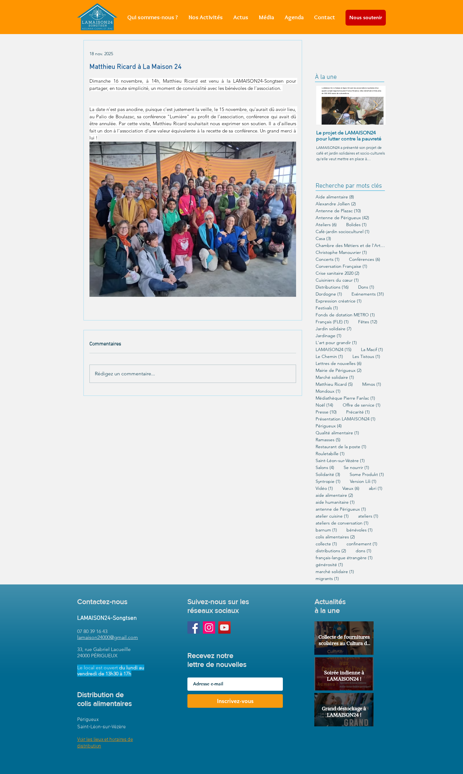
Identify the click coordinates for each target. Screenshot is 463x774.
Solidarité (328, 474)
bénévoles (359, 530)
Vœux (350, 488)
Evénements (368, 294)
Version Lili (363, 481)
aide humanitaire (335, 502)
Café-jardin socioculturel (342, 231)
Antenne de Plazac (338, 211)
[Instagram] (209, 627)
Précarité (358, 412)
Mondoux (328, 391)
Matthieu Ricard (334, 384)
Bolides (356, 224)
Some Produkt (367, 474)
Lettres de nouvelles (339, 363)
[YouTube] (224, 627)
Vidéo (324, 488)
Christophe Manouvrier (341, 252)
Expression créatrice (339, 301)
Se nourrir (356, 467)
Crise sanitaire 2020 (337, 273)
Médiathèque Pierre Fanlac (345, 398)
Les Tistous (366, 356)
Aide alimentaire (335, 197)
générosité (329, 564)
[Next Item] (375, 105)
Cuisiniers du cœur (337, 280)
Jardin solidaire (334, 328)
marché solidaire (335, 571)
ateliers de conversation (342, 523)
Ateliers (326, 224)
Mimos (371, 384)
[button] (205, 17)
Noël (324, 405)
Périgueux (329, 426)
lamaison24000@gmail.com (107, 637)
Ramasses (328, 440)
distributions (331, 551)
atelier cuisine (332, 516)
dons (363, 551)
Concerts (328, 259)
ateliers (368, 516)
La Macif (372, 349)
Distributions (332, 287)
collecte (326, 544)
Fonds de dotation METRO (345, 315)
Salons (325, 467)
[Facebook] (193, 627)
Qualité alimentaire (337, 433)
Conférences (364, 259)
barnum (326, 530)
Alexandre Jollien (336, 204)
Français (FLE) (332, 322)
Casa (323, 238)
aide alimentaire (334, 495)
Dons (366, 287)
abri (375, 488)
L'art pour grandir (336, 342)
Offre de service (361, 405)
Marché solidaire (335, 377)
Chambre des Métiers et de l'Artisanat (350, 245)
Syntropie (328, 481)
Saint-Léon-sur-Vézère (340, 460)
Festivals (327, 308)
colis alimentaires (335, 537)
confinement (361, 544)
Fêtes (367, 322)
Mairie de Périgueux (339, 370)
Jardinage (328, 335)
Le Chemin (329, 356)
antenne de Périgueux (341, 509)
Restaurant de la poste (341, 446)
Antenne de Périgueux (342, 217)
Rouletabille (330, 453)
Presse (326, 412)
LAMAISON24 (334, 349)
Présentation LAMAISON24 (345, 419)
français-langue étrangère (344, 557)
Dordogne (329, 294)
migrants (327, 578)
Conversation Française (341, 266)
